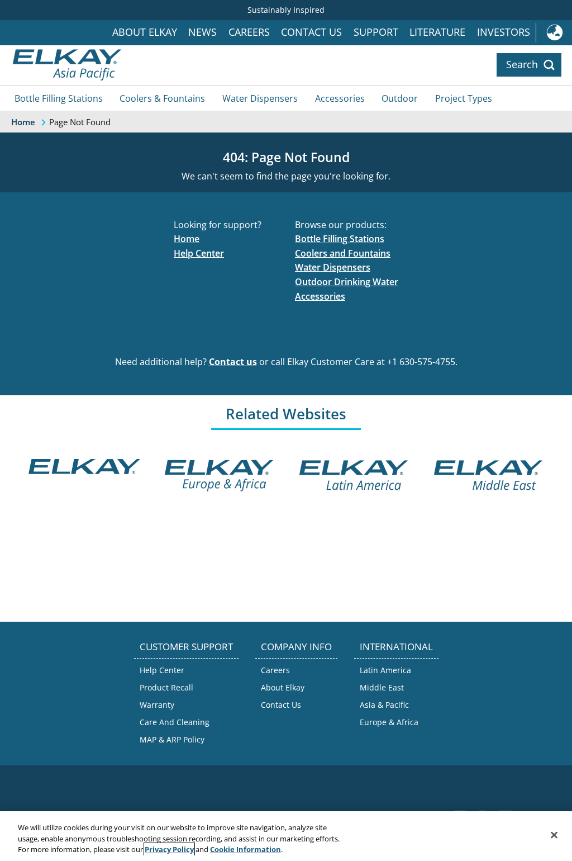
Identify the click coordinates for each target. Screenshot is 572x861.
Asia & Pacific (384, 705)
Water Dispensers (260, 98)
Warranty (157, 705)
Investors (503, 32)
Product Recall (166, 687)
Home (186, 239)
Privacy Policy (169, 849)
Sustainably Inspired (286, 10)
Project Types (463, 98)
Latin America (385, 670)
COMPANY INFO (296, 646)
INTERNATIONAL (396, 646)
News (202, 32)
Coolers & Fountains (162, 98)
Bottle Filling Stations (59, 98)
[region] (286, 836)
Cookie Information (245, 849)
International (554, 32)
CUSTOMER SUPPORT (186, 646)
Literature (437, 32)
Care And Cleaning (174, 722)
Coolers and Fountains (342, 253)
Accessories (340, 98)
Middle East (382, 687)
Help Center (199, 253)
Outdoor (400, 98)
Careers (249, 32)
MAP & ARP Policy (172, 739)
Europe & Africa (389, 722)
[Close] (554, 834)
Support (376, 32)
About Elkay (144, 32)
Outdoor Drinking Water (346, 282)
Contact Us (311, 32)
